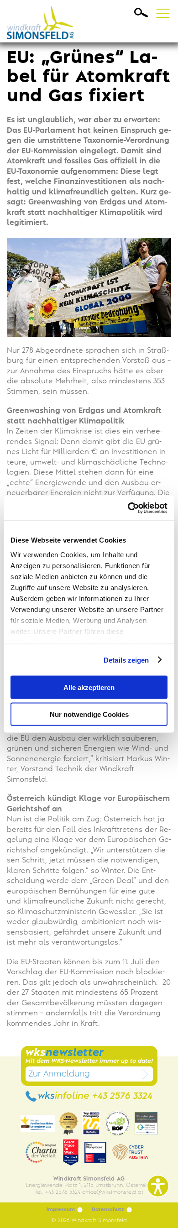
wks (95, 1096)
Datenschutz (108, 1209)
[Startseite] (43, 21)
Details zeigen (126, 660)
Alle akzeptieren (89, 687)
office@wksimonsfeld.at (112, 1192)
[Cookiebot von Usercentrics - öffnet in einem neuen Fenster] (128, 508)
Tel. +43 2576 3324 (57, 1192)
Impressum (61, 1209)
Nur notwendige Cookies (89, 714)
